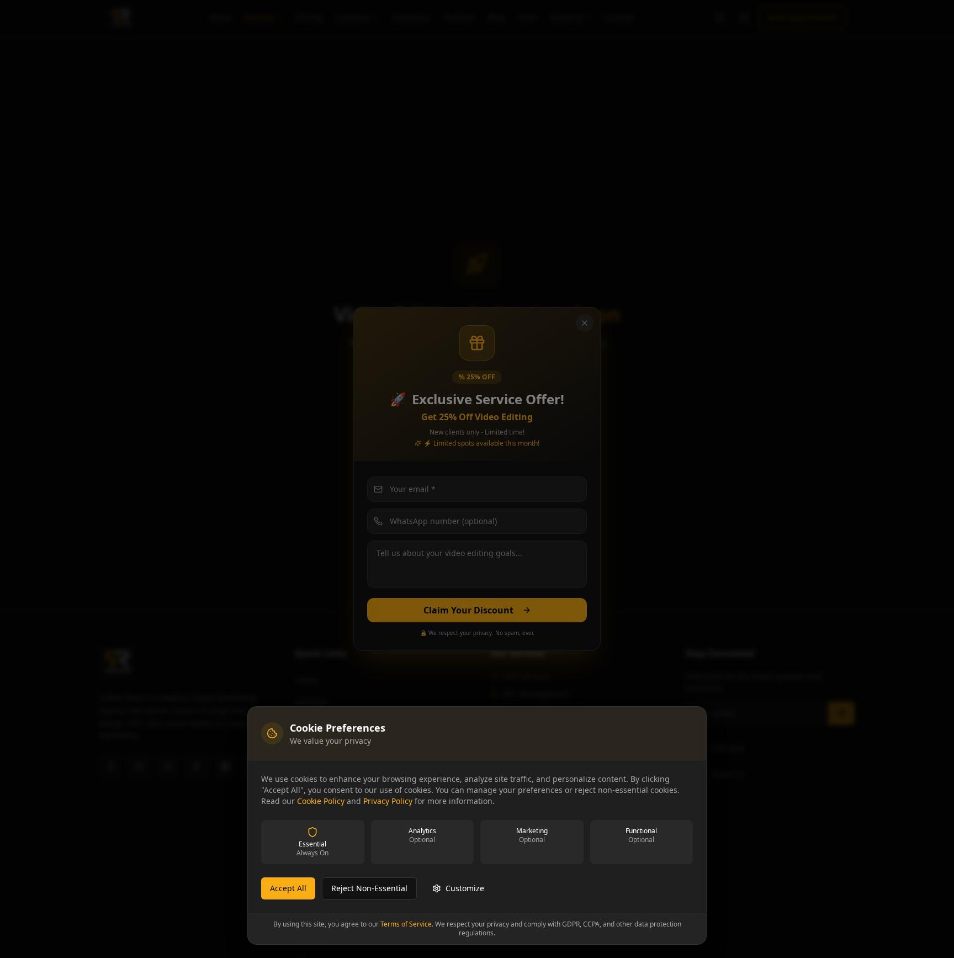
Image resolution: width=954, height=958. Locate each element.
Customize (465, 888)
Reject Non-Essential (369, 888)
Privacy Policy (387, 801)
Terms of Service (406, 924)
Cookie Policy (320, 801)
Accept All (288, 888)
